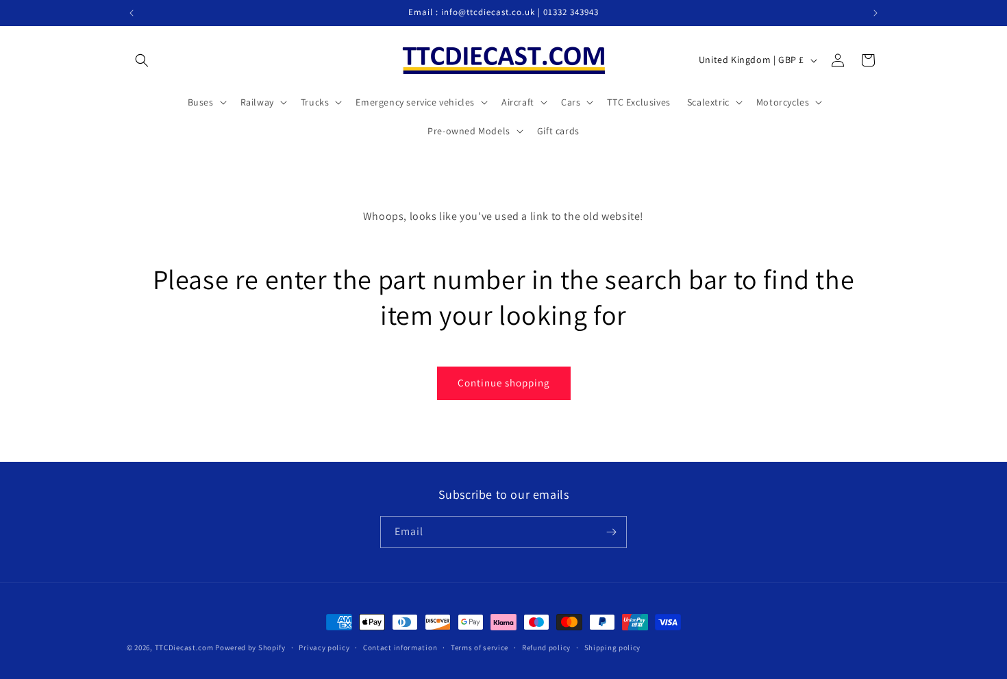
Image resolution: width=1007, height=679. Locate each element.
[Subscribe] (611, 532)
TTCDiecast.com (184, 647)
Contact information (400, 647)
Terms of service (479, 647)
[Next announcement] (875, 13)
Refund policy (546, 647)
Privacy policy (324, 647)
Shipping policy (612, 647)
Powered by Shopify (250, 647)
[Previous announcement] (131, 13)
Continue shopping (504, 382)
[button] (142, 60)
